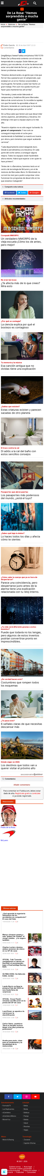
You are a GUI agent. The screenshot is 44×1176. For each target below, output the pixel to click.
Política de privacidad (12, 1170)
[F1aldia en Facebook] (8, 1096)
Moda (26, 1109)
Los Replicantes (8, 1109)
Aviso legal (28, 1167)
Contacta (9, 1172)
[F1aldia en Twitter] (17, 1096)
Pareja (26, 1116)
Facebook (10, 193)
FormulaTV (7, 1106)
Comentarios (8, 48)
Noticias (11, 24)
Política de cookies (30, 1170)
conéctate (36, 793)
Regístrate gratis (22, 793)
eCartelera (6, 1112)
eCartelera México (9, 1116)
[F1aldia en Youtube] (35, 1096)
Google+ (35, 193)
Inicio (3, 24)
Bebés (26, 1119)
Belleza (26, 1112)
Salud (26, 1123)
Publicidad (20, 1172)
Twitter (23, 193)
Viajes (26, 1130)
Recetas (27, 1126)
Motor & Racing (8, 1140)
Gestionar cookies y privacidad (20, 1169)
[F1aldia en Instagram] (26, 1096)
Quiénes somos (15, 1167)
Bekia (26, 1106)
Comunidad (31, 1172)
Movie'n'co (6, 1119)
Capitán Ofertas (30, 1143)
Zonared (27, 1140)
